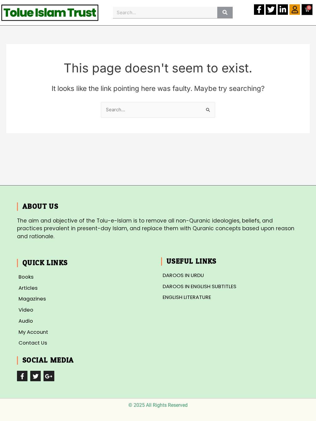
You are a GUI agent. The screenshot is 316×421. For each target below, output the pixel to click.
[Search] (224, 12)
